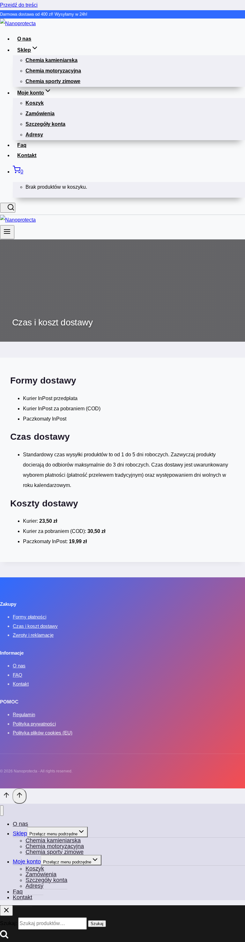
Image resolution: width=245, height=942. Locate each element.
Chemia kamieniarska (52, 60)
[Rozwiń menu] (7, 232)
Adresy (34, 134)
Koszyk (35, 103)
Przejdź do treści (19, 5)
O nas (24, 39)
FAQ (17, 675)
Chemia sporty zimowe (53, 81)
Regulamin (24, 714)
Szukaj (97, 923)
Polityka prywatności (34, 723)
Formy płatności (29, 616)
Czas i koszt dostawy (35, 626)
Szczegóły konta (45, 124)
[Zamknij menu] (2, 810)
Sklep (20, 833)
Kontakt (26, 155)
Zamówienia (40, 113)
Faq (21, 145)
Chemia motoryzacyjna (53, 70)
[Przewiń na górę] (6, 797)
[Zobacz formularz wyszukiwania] (7, 208)
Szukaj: (8, 923)
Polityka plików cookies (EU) (42, 732)
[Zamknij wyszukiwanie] (6, 910)
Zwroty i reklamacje (33, 635)
